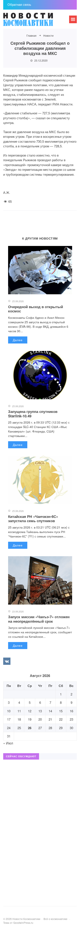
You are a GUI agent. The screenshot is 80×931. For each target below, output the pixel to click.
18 (19, 719)
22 (61, 719)
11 (19, 711)
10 (8, 711)
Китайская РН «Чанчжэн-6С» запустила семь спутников (33, 518)
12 (29, 711)
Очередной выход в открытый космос (35, 308)
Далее (18, 340)
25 (19, 728)
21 (50, 719)
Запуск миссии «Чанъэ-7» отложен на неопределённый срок (39, 619)
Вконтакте (6, 661)
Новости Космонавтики (35, 21)
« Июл (8, 743)
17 (8, 719)
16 (71, 711)
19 (29, 719)
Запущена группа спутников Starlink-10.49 (32, 413)
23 (71, 719)
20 (40, 719)
